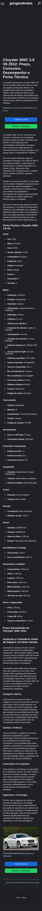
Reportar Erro (20, 882)
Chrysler (16, 108)
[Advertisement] (21, 32)
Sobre (13, 882)
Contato (36, 882)
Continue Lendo (21, 120)
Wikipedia (7, 856)
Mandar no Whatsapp (21, 126)
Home (8, 882)
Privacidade (29, 882)
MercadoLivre (27, 853)
